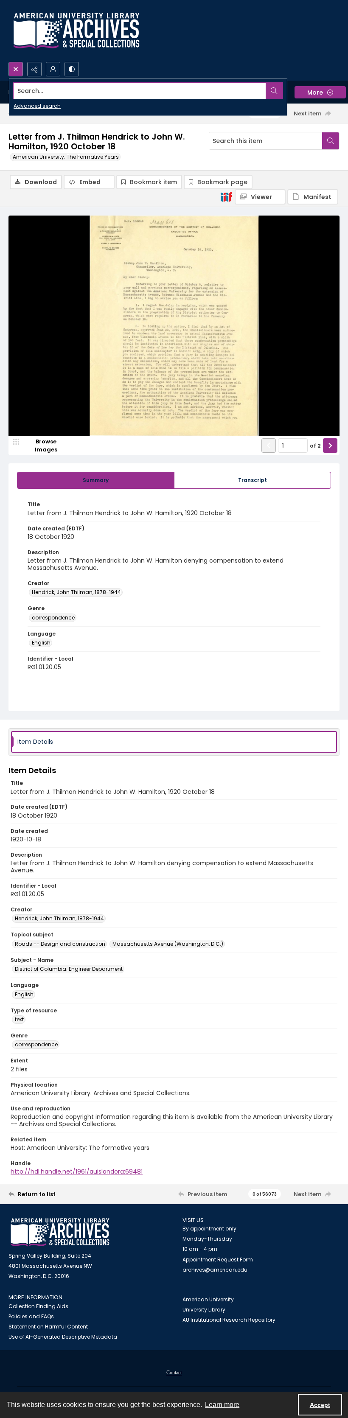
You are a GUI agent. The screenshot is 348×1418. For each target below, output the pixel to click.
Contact (174, 1373)
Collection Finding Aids (38, 1306)
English (41, 642)
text (19, 1019)
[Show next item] (330, 445)
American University (208, 1299)
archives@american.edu (214, 1269)
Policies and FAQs (31, 1316)
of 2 (315, 446)
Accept (320, 1404)
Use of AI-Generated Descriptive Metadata (62, 1336)
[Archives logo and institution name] (76, 31)
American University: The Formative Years (66, 156)
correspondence (53, 617)
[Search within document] (330, 140)
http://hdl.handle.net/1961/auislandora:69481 (77, 1171)
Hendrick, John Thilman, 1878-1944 (76, 592)
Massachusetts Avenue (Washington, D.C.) (167, 943)
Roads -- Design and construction (60, 943)
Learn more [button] (222, 1404)
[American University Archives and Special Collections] (60, 1232)
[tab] (95, 480)
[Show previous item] (268, 445)
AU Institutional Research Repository (228, 1319)
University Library (203, 1309)
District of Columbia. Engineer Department (69, 968)
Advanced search (37, 105)
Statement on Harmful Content (48, 1326)
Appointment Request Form (217, 1259)
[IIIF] (226, 196)
